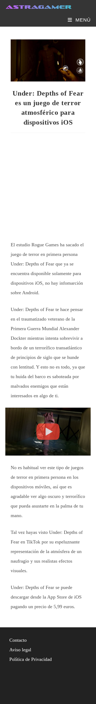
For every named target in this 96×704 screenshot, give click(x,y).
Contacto (18, 640)
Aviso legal (20, 649)
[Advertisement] (48, 185)
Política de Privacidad (30, 659)
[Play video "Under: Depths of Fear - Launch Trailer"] (48, 432)
